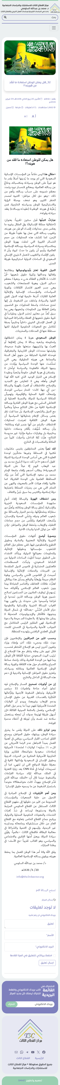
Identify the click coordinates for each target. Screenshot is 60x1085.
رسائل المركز (47, 900)
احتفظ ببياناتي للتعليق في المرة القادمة (31, 955)
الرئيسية (39, 1058)
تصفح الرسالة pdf (46, 890)
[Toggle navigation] (54, 28)
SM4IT (22, 1080)
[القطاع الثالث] (30, 8)
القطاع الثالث (23, 1058)
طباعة (18, 107)
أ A (34, 117)
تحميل (9, 107)
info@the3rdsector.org (30, 876)
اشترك (11, 1004)
